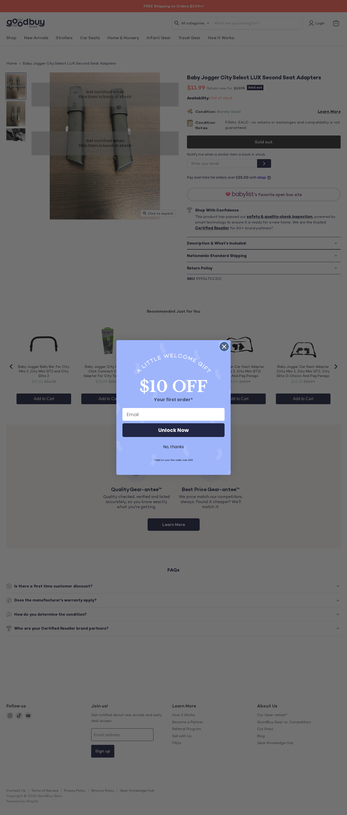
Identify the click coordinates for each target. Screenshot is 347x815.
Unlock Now (173, 430)
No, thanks (173, 447)
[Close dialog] (224, 346)
